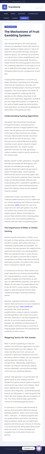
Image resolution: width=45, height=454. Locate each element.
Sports (6, 18)
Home (6, 14)
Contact (24, 18)
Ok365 (17, 205)
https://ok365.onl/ (26, 307)
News (13, 14)
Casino (15, 18)
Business (21, 14)
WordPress (22, 451)
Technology (33, 14)
